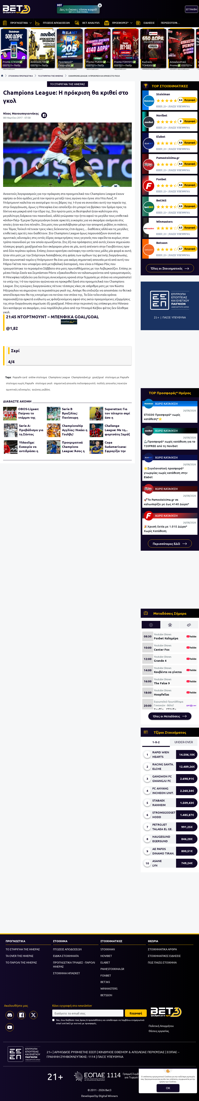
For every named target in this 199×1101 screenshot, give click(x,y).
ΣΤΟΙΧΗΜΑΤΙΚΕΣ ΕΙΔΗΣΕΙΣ (164, 955)
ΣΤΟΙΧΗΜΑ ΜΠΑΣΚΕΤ (66, 973)
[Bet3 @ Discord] (10, 1015)
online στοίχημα (38, 377)
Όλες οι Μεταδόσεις (167, 716)
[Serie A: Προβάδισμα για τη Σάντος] (10, 430)
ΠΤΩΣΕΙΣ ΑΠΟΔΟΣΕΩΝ (67, 949)
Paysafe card (20, 377)
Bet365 (161, 200)
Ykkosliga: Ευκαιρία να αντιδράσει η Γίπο (28, 446)
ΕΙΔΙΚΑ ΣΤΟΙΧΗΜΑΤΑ (66, 955)
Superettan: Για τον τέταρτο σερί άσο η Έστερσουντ (117, 413)
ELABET (105, 962)
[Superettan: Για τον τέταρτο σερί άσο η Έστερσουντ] (96, 413)
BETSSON (106, 995)
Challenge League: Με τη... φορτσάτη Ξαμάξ (117, 430)
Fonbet (161, 179)
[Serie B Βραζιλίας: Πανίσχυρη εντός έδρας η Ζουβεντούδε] (53, 413)
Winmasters (164, 221)
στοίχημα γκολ (43, 383)
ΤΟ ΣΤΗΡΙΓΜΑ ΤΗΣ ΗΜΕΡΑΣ (50, 75)
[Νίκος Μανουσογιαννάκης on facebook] (44, 115)
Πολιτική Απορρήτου (161, 1025)
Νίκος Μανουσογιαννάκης (21, 113)
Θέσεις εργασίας (159, 1031)
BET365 (105, 982)
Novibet (161, 115)
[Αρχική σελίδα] (2, 75)
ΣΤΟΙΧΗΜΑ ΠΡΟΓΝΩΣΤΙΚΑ (21, 75)
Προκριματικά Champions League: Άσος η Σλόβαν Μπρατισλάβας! (73, 446)
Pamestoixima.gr (167, 158)
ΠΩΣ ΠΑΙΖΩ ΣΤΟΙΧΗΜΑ (162, 962)
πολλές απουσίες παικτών (112, 383)
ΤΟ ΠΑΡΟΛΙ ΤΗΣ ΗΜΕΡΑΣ (21, 962)
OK (168, 1088)
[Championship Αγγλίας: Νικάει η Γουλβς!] (53, 430)
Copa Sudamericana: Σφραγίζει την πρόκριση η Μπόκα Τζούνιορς (115, 446)
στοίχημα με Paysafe (117, 377)
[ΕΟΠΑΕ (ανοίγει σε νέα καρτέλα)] (113, 1076)
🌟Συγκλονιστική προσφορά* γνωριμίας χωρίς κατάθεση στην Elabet (166, 472)
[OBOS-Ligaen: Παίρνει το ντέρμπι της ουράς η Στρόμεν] (10, 413)
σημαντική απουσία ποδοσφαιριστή (74, 383)
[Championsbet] (69, 321)
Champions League (59, 377)
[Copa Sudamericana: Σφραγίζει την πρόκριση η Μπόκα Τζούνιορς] (96, 447)
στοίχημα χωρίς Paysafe (20, 383)
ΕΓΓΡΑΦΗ (191, 9)
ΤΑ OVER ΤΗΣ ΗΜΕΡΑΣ (19, 955)
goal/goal (98, 377)
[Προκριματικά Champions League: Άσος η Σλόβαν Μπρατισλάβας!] (53, 447)
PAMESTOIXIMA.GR (112, 969)
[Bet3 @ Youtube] (10, 1027)
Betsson (162, 243)
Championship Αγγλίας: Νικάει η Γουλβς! (74, 430)
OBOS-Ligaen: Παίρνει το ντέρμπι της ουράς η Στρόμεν (30, 413)
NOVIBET (106, 955)
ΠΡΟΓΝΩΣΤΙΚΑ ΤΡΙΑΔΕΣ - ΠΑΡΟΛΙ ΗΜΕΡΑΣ (74, 964)
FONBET (105, 975)
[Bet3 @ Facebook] (21, 1015)
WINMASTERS (108, 988)
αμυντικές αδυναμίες (18, 389)
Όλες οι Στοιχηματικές (167, 268)
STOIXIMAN (107, 949)
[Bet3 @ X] (33, 1015)
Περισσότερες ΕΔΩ (167, 543)
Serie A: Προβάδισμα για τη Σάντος (31, 430)
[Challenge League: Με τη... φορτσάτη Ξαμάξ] (96, 430)
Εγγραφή (136, 1013)
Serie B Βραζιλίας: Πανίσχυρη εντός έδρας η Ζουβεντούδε (72, 413)
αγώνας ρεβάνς (41, 389)
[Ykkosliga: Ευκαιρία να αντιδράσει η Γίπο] (10, 447)
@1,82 (12, 328)
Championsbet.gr (81, 377)
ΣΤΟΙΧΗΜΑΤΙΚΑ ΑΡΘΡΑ (162, 949)
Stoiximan (163, 94)
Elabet (160, 136)
